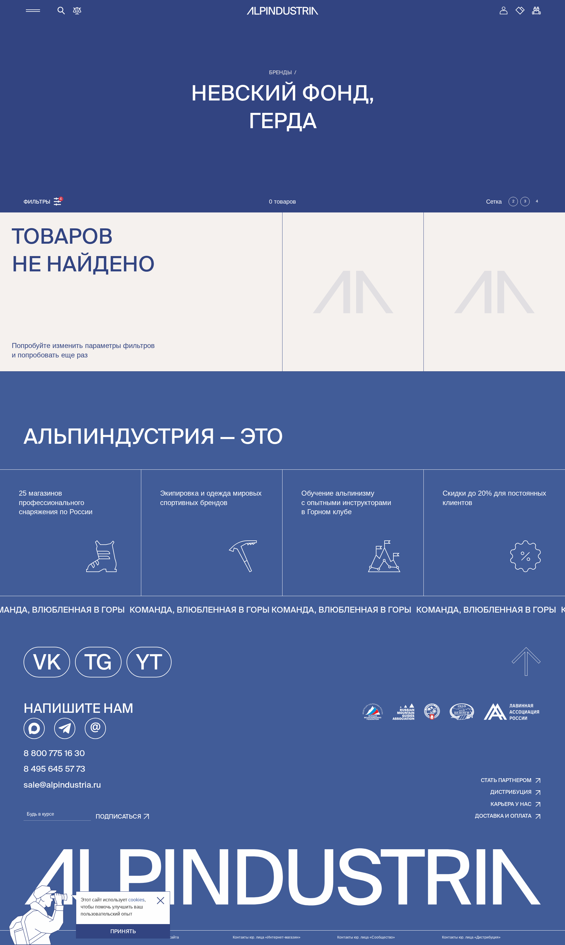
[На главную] (282, 11)
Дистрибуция (510, 792)
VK (47, 663)
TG (98, 663)
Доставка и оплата (503, 816)
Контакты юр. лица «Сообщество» (366, 937)
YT (149, 663)
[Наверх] (526, 662)
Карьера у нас (511, 804)
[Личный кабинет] (503, 10)
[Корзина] (536, 10)
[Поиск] (61, 10)
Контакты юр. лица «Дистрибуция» (471, 937)
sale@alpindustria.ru (62, 785)
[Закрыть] (160, 900)
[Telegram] (64, 728)
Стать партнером (506, 780)
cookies (136, 899)
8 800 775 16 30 (54, 754)
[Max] (34, 728)
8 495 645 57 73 (54, 769)
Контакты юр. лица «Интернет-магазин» (266, 937)
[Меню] (33, 10)
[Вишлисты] (520, 10)
